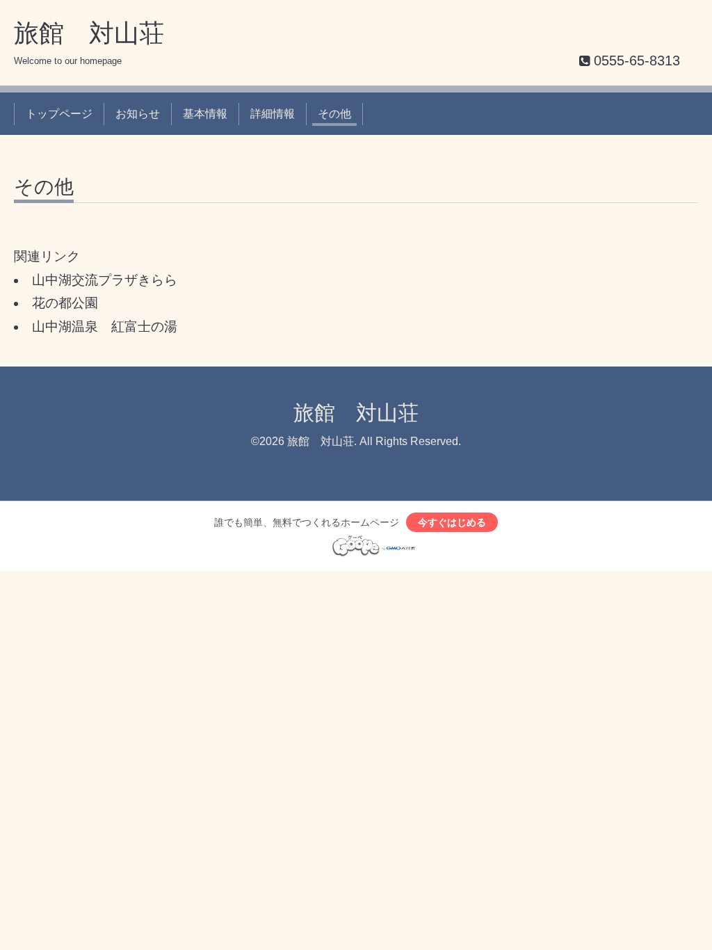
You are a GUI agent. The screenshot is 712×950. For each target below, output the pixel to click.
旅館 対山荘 (89, 33)
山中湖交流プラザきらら (104, 280)
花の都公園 (65, 303)
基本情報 (205, 114)
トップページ (59, 114)
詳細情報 (272, 114)
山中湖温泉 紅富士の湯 (104, 326)
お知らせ (137, 114)
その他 (334, 114)
